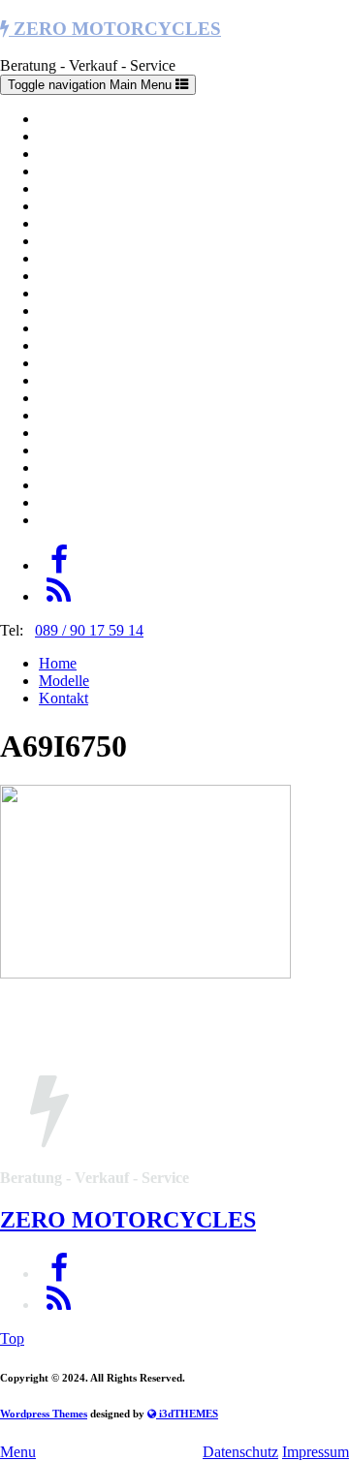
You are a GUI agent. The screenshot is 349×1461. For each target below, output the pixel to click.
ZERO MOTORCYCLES (115, 28)
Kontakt (63, 698)
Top (12, 1338)
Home (58, 663)
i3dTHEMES (187, 1413)
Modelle (64, 680)
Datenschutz (240, 1452)
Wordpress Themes (43, 1413)
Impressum (315, 1452)
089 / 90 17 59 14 (89, 630)
